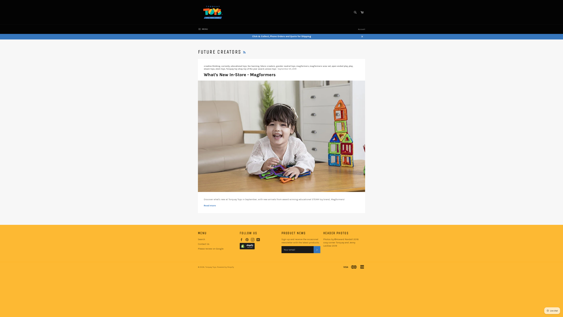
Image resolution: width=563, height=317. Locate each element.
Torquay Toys (210, 267)
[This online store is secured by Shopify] (259, 246)
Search (201, 239)
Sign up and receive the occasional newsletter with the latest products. (300, 241)
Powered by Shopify (225, 267)
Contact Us (203, 244)
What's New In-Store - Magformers (240, 74)
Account (361, 29)
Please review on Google (210, 248)
